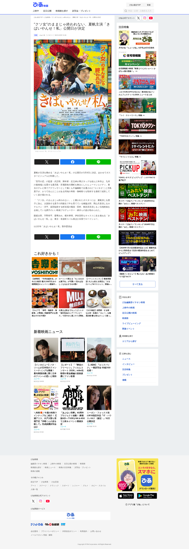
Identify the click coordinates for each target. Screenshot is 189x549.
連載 (124, 379)
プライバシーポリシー (50, 531)
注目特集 (126, 369)
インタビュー (128, 364)
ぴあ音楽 (55, 482)
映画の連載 (35, 471)
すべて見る (137, 284)
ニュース (126, 358)
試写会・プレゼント (81, 10)
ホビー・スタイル (98, 485)
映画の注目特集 (65, 467)
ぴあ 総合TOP (135, 5)
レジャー (76, 485)
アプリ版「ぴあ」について (139, 504)
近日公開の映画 (129, 312)
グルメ (85, 485)
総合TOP (34, 482)
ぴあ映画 (47, 17)
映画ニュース (50, 467)
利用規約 (83, 531)
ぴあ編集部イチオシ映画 (133, 302)
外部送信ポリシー (69, 531)
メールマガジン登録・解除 (41, 535)
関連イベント (128, 328)
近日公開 (47, 10)
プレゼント (127, 374)
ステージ (43, 485)
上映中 (36, 10)
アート (33, 485)
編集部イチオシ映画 (39, 463)
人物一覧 (34, 489)
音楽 (149, 5)
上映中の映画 (128, 307)
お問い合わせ (95, 531)
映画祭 (125, 318)
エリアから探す (129, 341)
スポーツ (65, 485)
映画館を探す (62, 10)
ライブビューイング (131, 323)
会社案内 (34, 531)
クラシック (54, 485)
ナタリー (50, 35)
